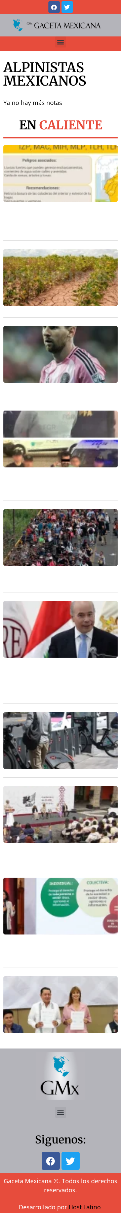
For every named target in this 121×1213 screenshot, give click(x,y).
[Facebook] (54, 7)
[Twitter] (67, 7)
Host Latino (85, 1207)
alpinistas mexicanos (44, 74)
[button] (60, 41)
